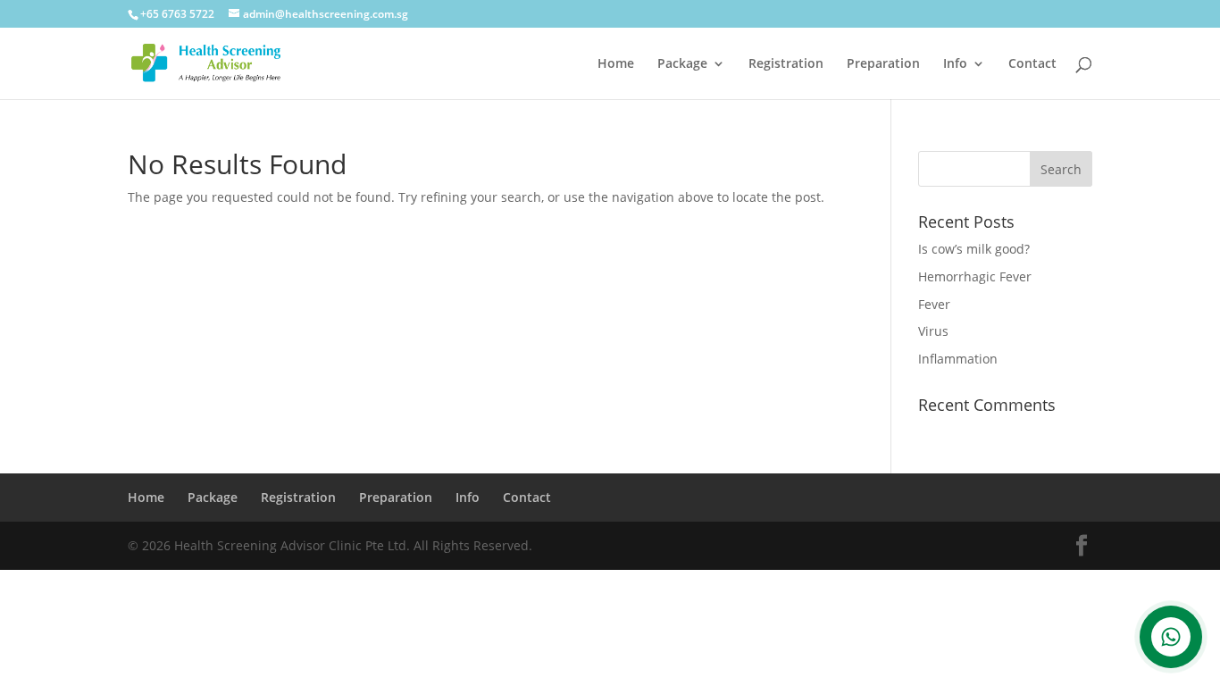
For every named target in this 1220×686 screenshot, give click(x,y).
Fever (934, 304)
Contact (1032, 64)
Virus (933, 330)
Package (682, 64)
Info (955, 64)
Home (615, 64)
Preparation (883, 64)
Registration (785, 64)
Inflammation (958, 358)
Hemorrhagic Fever (975, 276)
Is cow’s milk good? (974, 248)
